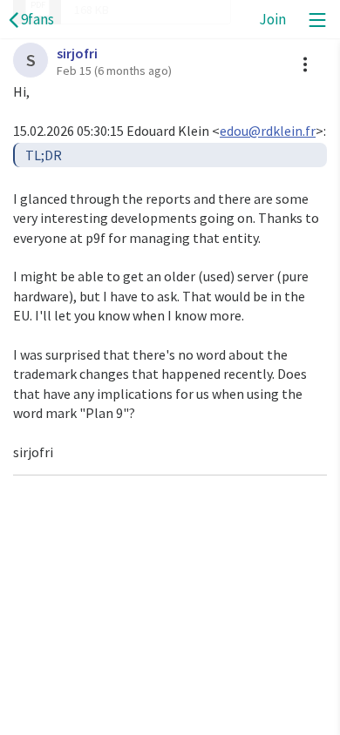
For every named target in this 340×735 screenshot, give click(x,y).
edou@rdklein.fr (268, 130)
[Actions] (305, 64)
